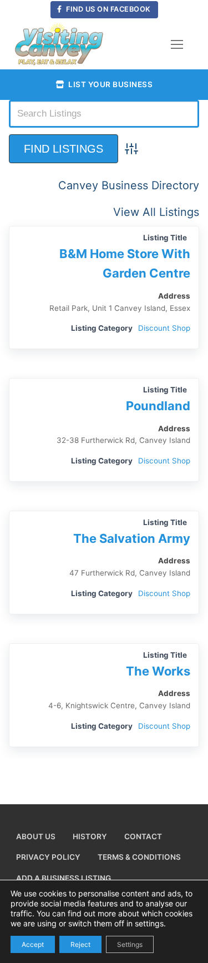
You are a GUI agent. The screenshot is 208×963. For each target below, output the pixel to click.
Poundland (158, 406)
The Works (158, 671)
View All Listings (156, 212)
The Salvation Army (131, 538)
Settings (130, 944)
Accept (33, 944)
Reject (80, 944)
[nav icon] (177, 44)
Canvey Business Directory (128, 185)
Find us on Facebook (107, 9)
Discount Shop (164, 328)
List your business (110, 84)
